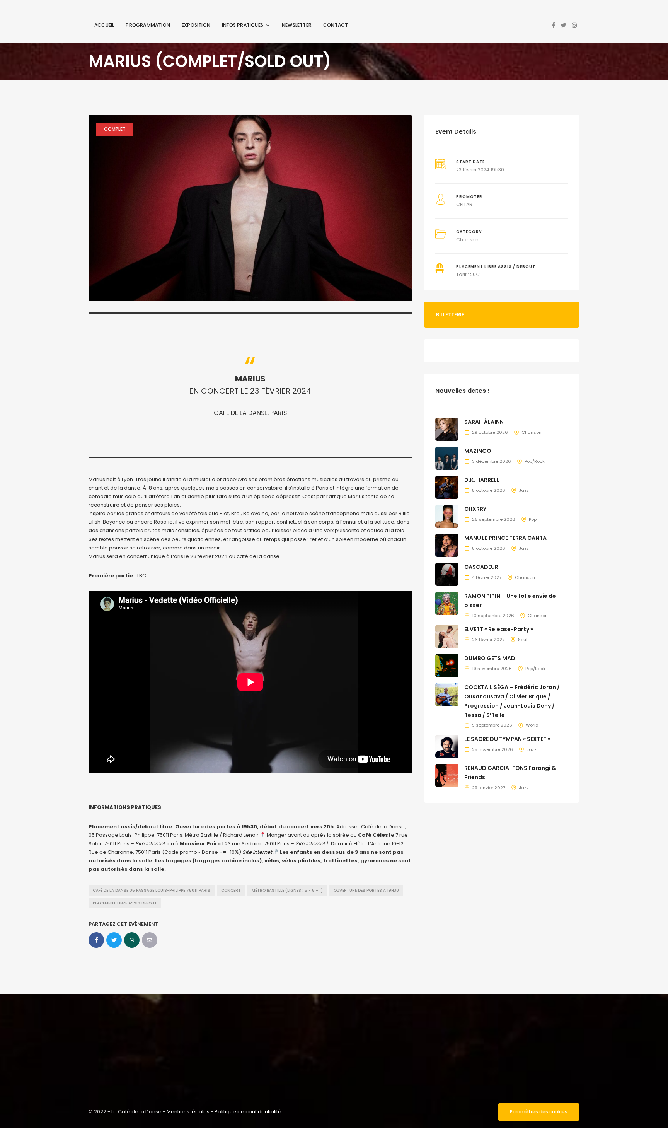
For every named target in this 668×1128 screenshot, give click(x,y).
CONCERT (231, 890)
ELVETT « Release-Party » (498, 629)
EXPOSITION (196, 25)
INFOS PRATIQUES (242, 25)
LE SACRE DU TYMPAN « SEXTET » (507, 739)
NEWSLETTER (297, 25)
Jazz (524, 490)
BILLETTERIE (450, 314)
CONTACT (335, 25)
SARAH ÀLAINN (484, 422)
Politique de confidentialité (248, 1111)
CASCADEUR (481, 567)
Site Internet (150, 843)
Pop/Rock (535, 461)
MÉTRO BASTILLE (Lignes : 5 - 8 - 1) (287, 890)
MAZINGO (477, 451)
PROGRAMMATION (148, 25)
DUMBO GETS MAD (489, 658)
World (532, 725)
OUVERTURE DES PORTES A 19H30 (366, 890)
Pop (533, 519)
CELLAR (464, 204)
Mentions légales (188, 1111)
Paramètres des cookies (538, 1111)
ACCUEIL (104, 25)
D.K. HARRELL (481, 480)
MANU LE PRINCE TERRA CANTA (505, 538)
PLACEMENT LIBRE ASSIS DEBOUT (125, 903)
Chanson (467, 239)
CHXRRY (475, 509)
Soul (522, 640)
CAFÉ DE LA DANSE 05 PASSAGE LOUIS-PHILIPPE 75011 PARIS (151, 890)
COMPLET (115, 129)
